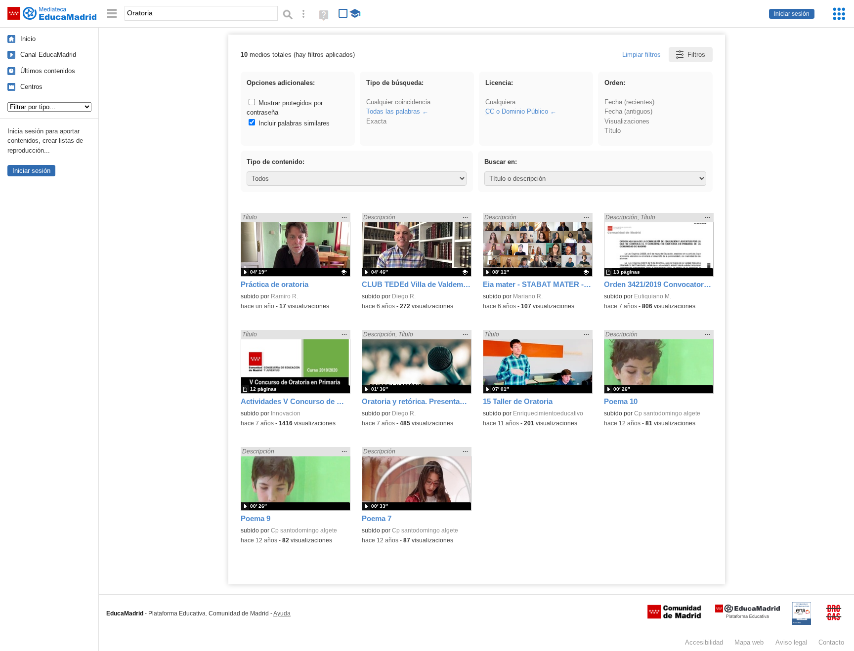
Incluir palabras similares (293, 123)
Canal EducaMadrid (48, 54)
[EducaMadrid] (747, 616)
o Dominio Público (516, 111)
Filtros (696, 54)
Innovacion (285, 413)
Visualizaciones (626, 121)
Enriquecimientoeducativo (548, 413)
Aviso (791, 642)
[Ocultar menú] (111, 13)
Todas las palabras (393, 111)
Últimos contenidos (47, 71)
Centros (31, 86)
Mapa (749, 642)
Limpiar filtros (641, 54)
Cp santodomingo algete (667, 413)
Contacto (831, 642)
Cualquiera (500, 102)
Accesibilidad (704, 642)
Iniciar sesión (792, 14)
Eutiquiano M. (652, 296)
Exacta (376, 121)
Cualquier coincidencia (398, 102)
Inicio (28, 38)
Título (612, 130)
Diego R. (404, 296)
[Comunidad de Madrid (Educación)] (674, 616)
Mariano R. (528, 296)
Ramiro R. (284, 296)
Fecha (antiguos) (628, 111)
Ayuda (282, 613)
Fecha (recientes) (629, 102)
